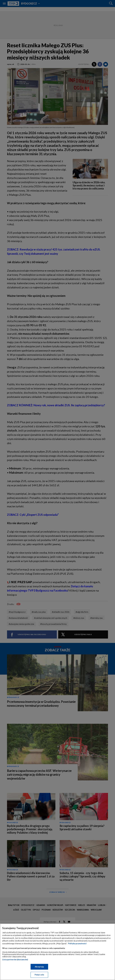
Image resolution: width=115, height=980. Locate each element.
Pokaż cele (39, 975)
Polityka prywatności (77, 943)
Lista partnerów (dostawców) (15, 959)
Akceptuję (39, 967)
